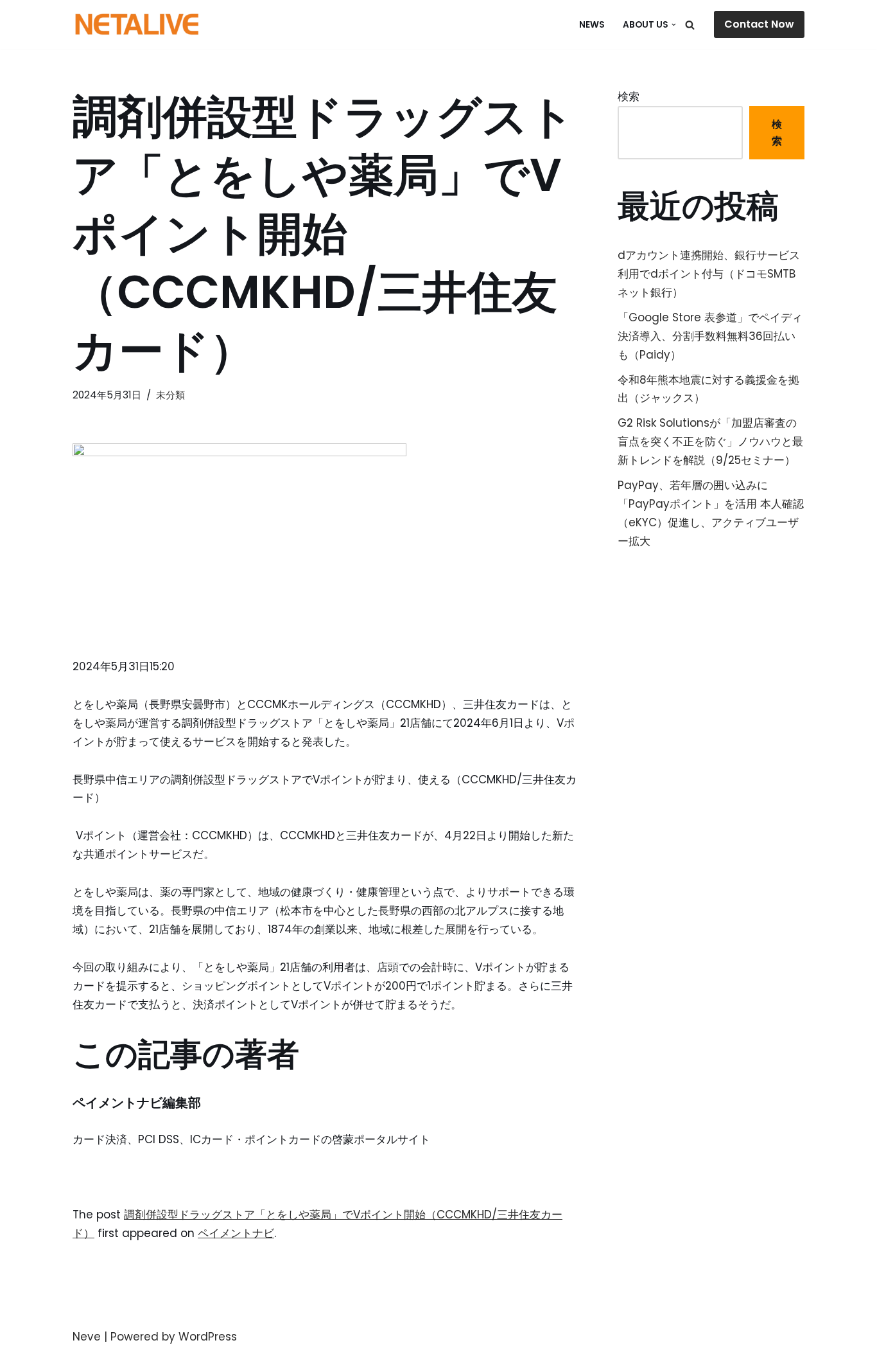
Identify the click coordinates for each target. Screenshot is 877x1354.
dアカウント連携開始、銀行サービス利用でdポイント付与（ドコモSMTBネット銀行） (709, 273)
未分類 (170, 395)
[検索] (690, 25)
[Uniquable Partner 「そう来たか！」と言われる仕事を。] (137, 24)
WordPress (207, 1336)
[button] (674, 24)
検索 (628, 96)
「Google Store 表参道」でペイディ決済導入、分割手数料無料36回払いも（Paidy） (710, 336)
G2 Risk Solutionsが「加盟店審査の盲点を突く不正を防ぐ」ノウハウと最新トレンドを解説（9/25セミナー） (710, 441)
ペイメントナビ (236, 1233)
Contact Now (759, 24)
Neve (87, 1336)
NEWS (592, 25)
